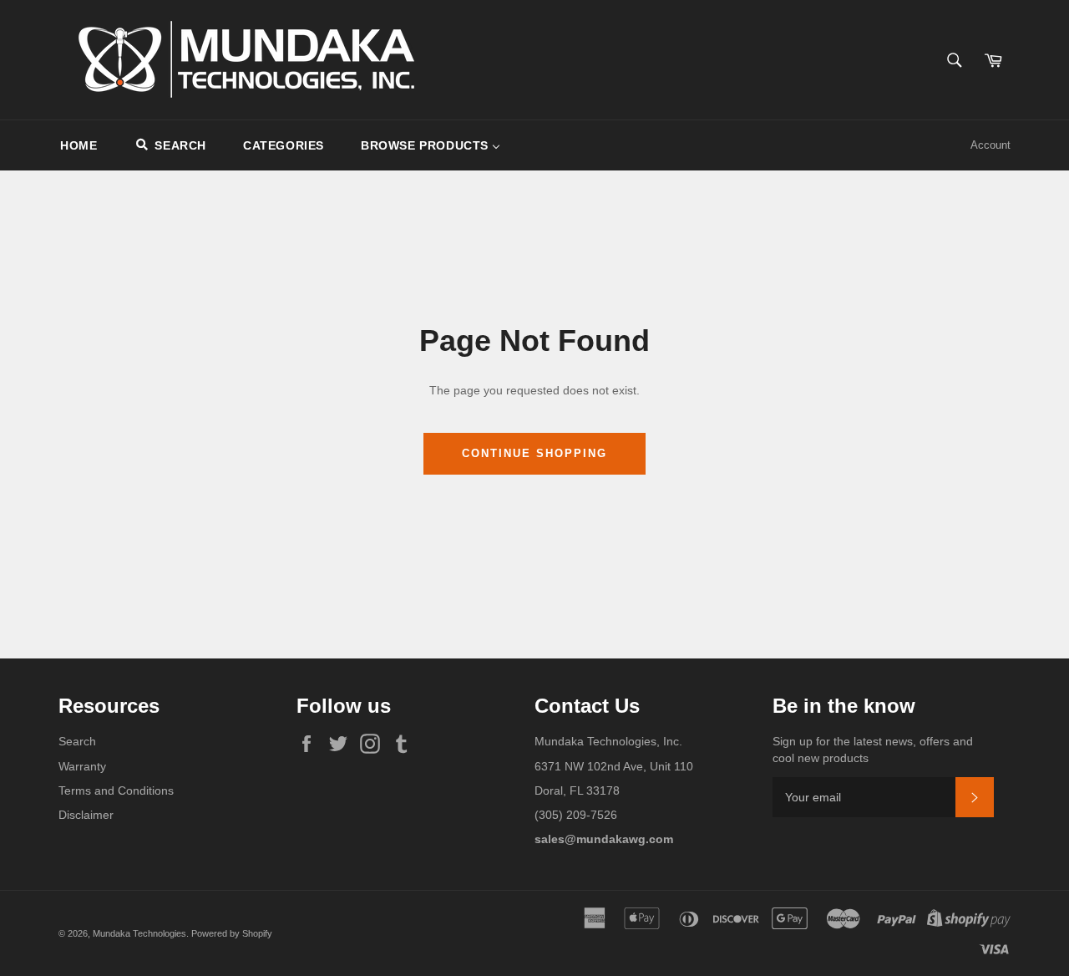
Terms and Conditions (116, 790)
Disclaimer (86, 814)
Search (77, 741)
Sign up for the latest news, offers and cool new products (873, 749)
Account (990, 145)
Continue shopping (534, 453)
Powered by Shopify (231, 933)
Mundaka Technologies (139, 933)
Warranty (82, 766)
